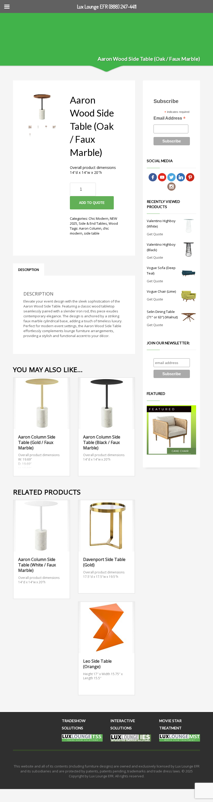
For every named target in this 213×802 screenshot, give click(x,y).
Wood (113, 223)
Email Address (169, 118)
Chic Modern (98, 218)
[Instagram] (171, 186)
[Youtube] (162, 177)
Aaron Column (90, 228)
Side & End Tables (93, 223)
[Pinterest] (190, 177)
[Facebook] (152, 177)
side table (91, 233)
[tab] (28, 269)
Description (28, 269)
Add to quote (92, 203)
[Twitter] (171, 177)
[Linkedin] (180, 177)
